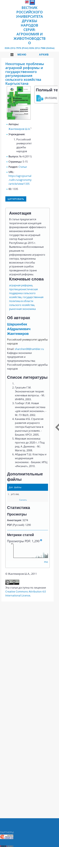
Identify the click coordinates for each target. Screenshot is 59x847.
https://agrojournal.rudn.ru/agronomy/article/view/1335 (19, 179)
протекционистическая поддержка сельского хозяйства (23, 293)
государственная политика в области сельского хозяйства (26, 301)
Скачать (23, 499)
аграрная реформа (20, 285)
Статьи (23, 167)
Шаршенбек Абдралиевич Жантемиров (19, 329)
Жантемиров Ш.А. (19, 129)
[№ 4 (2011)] (19, 118)
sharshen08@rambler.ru (29, 349)
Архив (44, 54)
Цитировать (16, 198)
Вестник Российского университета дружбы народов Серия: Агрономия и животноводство (30, 25)
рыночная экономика (22, 309)
